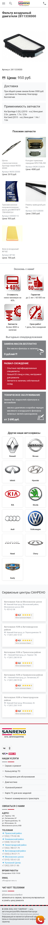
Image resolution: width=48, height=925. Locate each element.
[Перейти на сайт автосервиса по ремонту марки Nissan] (35, 448)
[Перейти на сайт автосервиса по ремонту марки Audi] (12, 521)
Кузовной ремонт (13, 787)
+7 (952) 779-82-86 (11, 836)
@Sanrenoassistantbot (12, 895)
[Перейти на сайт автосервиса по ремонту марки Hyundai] (35, 472)
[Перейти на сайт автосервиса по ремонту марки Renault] (12, 448)
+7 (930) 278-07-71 (11, 854)
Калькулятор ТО (12, 771)
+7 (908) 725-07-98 (11, 842)
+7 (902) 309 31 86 (10, 865)
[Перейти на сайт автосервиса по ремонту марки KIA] (12, 496)
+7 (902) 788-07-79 (11, 848)
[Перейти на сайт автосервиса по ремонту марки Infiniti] (12, 472)
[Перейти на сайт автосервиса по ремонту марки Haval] (12, 545)
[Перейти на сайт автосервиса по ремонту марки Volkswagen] (35, 521)
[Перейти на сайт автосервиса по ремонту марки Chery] (35, 545)
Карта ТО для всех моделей (18, 793)
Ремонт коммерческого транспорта (22, 798)
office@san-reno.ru (9, 880)
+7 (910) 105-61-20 (11, 859)
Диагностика (11, 782)
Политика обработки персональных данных (20, 914)
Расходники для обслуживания (20, 777)
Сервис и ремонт (13, 766)
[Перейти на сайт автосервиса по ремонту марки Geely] (12, 569)
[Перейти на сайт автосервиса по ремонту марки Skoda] (35, 496)
